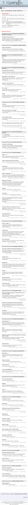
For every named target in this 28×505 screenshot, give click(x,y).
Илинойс (4, 188)
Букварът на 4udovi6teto (7, 434)
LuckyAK (4, 104)
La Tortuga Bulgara (6, 134)
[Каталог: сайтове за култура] (11, 6)
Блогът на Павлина (6, 473)
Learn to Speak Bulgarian (7, 369)
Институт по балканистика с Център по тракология (12, 302)
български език (9, 22)
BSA (3, 57)
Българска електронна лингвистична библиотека (12, 248)
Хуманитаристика (8, 10)
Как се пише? (5, 88)
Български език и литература (8, 70)
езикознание (14, 22)
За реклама (25, 497)
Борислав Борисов (18, 21)
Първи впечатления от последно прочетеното (11, 408)
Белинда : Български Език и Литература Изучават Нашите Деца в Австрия (17, 340)
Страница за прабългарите (7, 144)
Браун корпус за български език (8, 76)
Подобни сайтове (23, 41)
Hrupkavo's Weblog (6, 418)
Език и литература (6, 239)
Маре (3, 328)
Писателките (4, 403)
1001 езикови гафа (6, 283)
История (14, 10)
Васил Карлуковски (6, 213)
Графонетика (4, 262)
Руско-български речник (7, 378)
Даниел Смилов (5, 424)
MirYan (3, 270)
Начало (2, 10)
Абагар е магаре (5, 458)
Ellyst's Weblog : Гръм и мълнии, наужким (10, 429)
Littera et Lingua (5, 223)
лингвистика (19, 22)
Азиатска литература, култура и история (10, 160)
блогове (23, 22)
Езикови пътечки (5, 364)
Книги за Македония (6, 47)
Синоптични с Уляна (6, 398)
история (13, 21)
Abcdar (3, 93)
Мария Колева (5, 414)
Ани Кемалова (5, 256)
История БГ (4, 310)
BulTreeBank (4, 353)
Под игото (4, 439)
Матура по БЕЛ (5, 343)
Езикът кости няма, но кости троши (9, 110)
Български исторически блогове (8, 452)
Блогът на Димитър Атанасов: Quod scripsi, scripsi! (12, 123)
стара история (8, 21)
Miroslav (4, 154)
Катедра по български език (7, 36)
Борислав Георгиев (6, 360)
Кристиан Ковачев (5, 444)
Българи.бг (4, 193)
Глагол (3, 389)
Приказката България (6, 180)
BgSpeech (4, 383)
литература (8, 23)
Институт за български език (7, 83)
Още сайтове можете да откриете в (14, 493)
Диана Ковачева (5, 321)
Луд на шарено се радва (7, 117)
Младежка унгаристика (7, 467)
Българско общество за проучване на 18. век (11, 206)
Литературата (5, 230)
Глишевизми (4, 166)
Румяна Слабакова (6, 277)
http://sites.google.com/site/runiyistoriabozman (15, 18)
